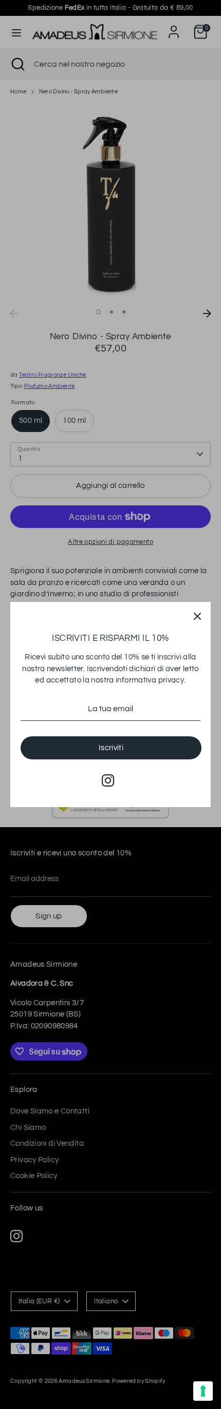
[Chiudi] (197, 615)
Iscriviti (111, 748)
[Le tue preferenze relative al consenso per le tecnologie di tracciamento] (203, 1391)
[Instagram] (108, 780)
